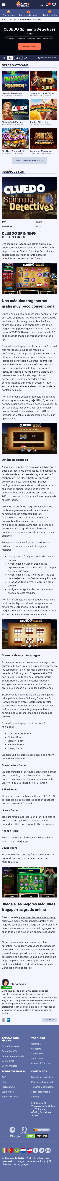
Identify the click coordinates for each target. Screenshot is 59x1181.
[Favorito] (25, 58)
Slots (13, 19)
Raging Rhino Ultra (39, 122)
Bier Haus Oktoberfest (13, 151)
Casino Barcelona (10, 1046)
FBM (4, 1082)
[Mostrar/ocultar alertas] (41, 4)
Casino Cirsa (8, 1061)
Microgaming (8, 1087)
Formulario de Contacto (42, 1077)
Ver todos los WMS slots (29, 160)
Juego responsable (40, 1091)
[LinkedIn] (8, 1020)
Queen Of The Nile (40, 1063)
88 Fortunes (37, 1058)
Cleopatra (36, 1048)
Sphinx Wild (37, 1053)
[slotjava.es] (23, 5)
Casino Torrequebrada (13, 1056)
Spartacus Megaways (41, 151)
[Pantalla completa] (3, 58)
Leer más (50, 1020)
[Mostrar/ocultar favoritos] (54, 4)
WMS (31, 34)
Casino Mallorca (9, 1065)
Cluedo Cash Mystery (12, 122)
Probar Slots (8, 15)
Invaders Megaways (12, 93)
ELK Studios (8, 1091)
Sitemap (35, 1096)
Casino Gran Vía (9, 1051)
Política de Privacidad (42, 1082)
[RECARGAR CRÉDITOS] (10, 58)
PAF (4, 1077)
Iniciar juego (29, 46)
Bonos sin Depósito (28, 15)
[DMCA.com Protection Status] (37, 1136)
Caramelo (36, 1044)
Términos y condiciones (42, 1087)
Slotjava (6, 19)
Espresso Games (10, 1096)
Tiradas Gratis (50, 15)
